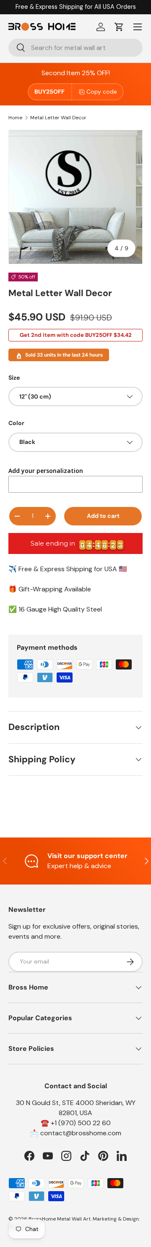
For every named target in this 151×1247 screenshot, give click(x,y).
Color (16, 423)
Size (14, 377)
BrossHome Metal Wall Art (60, 1218)
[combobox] (75, 48)
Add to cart (103, 516)
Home (15, 117)
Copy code (101, 91)
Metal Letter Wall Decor (58, 117)
